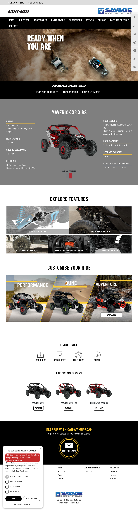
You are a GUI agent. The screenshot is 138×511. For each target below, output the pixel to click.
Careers (60, 479)
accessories (70, 92)
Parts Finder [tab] (58, 20)
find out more (91, 92)
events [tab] (90, 20)
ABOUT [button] (60, 468)
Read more (24, 471)
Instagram (113, 475)
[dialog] (23, 477)
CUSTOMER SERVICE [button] (92, 468)
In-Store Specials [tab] (119, 20)
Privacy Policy (63, 503)
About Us (61, 471)
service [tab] (102, 20)
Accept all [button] (13, 498)
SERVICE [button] (35, 468)
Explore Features (47, 92)
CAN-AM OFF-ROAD (16, 3)
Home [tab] (11, 20)
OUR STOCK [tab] (24, 20)
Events (60, 475)
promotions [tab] (75, 20)
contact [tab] (13, 26)
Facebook (113, 471)
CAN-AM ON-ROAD (35, 3)
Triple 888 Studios (75, 500)
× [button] (40, 449)
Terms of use (75, 503)
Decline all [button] (31, 498)
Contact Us (88, 471)
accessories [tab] (40, 20)
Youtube (113, 479)
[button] (22, 504)
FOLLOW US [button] (114, 468)
